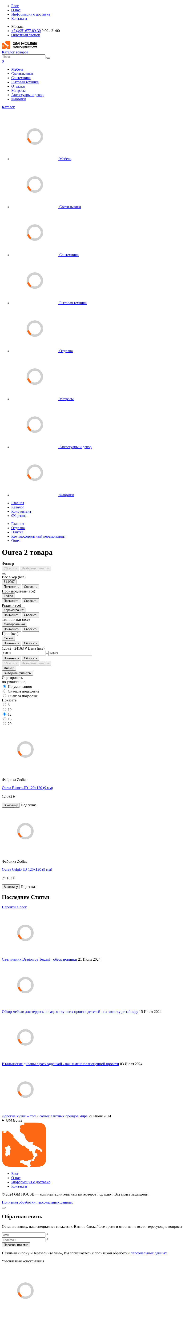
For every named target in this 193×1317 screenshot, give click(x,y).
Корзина (19, 516)
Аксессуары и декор (27, 95)
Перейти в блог (14, 907)
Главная (17, 503)
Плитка (17, 532)
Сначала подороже (23, 696)
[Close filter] (4, 574)
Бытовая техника (25, 82)
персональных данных (149, 1253)
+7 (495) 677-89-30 (26, 31)
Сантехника (21, 78)
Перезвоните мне (16, 1245)
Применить (11, 586)
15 (10, 719)
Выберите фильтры (35, 568)
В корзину (11, 805)
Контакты (19, 18)
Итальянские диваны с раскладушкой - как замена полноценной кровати (60, 1064)
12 (10, 714)
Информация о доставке (30, 14)
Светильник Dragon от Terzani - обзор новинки (39, 959)
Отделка (18, 86)
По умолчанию (20, 687)
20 (10, 724)
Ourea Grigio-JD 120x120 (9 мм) (27, 869)
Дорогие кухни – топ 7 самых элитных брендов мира (45, 1116)
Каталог (8, 107)
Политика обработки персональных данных (37, 1202)
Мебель (17, 69)
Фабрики (18, 99)
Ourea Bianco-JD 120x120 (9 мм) (27, 788)
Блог (15, 6)
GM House (14, 1120)
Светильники (22, 74)
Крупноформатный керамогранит (38, 536)
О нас (15, 10)
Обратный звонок (25, 35)
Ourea (15, 541)
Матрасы (18, 91)
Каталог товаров (15, 52)
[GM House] (19, 48)
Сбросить (10, 568)
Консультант (21, 511)
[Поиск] (48, 58)
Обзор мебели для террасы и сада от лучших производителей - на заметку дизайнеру (70, 1012)
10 (10, 710)
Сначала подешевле (23, 691)
